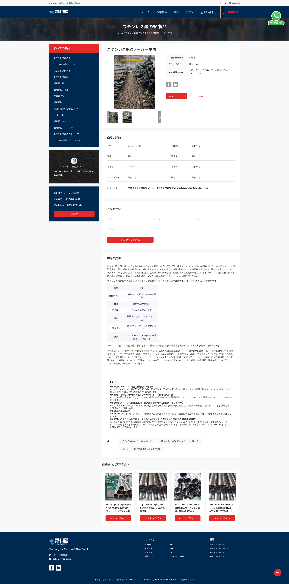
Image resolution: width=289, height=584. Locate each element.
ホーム (120, 33)
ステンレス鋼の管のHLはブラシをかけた (142, 449)
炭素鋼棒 (58, 102)
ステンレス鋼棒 (61, 77)
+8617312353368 (72, 199)
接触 (201, 96)
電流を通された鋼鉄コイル (66, 108)
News (171, 545)
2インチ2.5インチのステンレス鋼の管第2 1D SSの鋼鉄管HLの (152, 507)
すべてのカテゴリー (218, 556)
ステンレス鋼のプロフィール (67, 140)
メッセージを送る (130, 239)
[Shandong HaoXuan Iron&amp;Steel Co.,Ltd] (58, 12)
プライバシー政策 (176, 556)
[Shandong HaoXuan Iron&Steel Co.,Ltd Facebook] (220, 3)
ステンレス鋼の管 (133, 33)
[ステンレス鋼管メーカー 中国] (134, 81)
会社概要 (148, 545)
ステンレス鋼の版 (62, 58)
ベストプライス (176, 96)
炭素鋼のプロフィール (64, 127)
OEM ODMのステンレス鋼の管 (137, 441)
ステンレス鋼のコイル (64, 64)
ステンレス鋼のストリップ (66, 134)
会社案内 (148, 549)
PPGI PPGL (59, 115)
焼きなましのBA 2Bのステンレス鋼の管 (179, 441)
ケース (172, 549)
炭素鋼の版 (59, 83)
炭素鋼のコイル (61, 89)
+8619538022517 (73, 205)
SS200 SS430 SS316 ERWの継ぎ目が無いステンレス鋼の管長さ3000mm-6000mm (187, 508)
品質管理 (148, 552)
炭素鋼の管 (59, 96)
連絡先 (74, 214)
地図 (171, 552)
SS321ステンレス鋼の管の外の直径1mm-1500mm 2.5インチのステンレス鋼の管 (118, 508)
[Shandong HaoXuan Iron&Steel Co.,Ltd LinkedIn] (225, 3)
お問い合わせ (149, 556)
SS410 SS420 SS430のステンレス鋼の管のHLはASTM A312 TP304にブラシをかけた (221, 508)
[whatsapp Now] (276, 18)
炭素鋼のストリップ (63, 121)
